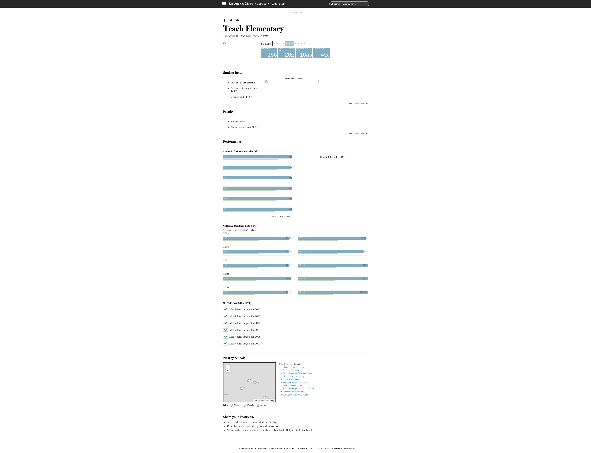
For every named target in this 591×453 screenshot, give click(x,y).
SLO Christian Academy (293, 376)
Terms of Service (275, 448)
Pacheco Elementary (292, 370)
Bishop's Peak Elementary (294, 367)
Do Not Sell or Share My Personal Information (337, 448)
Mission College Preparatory (295, 382)
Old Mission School (291, 379)
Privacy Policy (290, 448)
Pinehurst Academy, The (293, 391)
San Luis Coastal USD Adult (295, 394)
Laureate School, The (292, 385)
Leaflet (265, 400)
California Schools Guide (270, 4)
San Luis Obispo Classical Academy (298, 388)
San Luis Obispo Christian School (297, 373)
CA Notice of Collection (306, 448)
